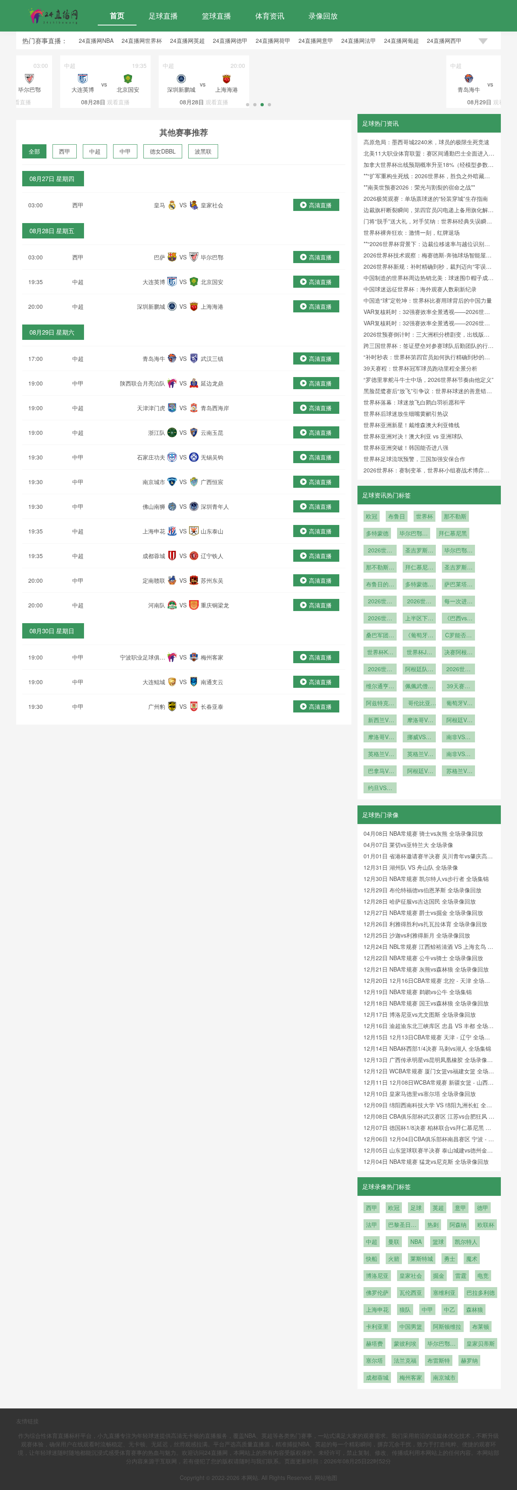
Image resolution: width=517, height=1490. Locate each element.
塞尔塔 (374, 1360)
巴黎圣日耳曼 (402, 1225)
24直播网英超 (187, 40)
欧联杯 (485, 1224)
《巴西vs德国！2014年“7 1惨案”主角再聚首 (458, 619)
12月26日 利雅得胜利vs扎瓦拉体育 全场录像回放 (425, 924)
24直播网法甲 (358, 40)
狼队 (405, 1309)
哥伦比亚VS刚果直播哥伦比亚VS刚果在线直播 (419, 703)
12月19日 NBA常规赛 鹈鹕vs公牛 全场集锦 (418, 992)
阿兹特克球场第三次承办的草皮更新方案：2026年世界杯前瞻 (380, 703)
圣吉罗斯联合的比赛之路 (458, 568)
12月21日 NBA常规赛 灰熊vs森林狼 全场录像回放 (426, 969)
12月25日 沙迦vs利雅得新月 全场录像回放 (417, 935)
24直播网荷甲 (273, 40)
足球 (416, 1207)
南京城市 (444, 1377)
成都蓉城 (377, 1377)
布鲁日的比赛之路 (380, 585)
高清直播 (320, 205)
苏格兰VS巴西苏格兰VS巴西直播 (458, 771)
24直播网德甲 (230, 40)
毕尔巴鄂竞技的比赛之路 (458, 551)
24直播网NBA (96, 40)
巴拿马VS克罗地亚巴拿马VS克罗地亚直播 (380, 771)
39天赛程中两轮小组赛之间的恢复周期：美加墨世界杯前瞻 (458, 686)
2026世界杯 (380, 551)
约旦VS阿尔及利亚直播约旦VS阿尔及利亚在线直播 (380, 788)
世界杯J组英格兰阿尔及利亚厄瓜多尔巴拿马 (419, 653)
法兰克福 (405, 1360)
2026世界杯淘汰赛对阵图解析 (380, 619)
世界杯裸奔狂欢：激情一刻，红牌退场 (412, 232)
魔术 (471, 1258)
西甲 (64, 151)
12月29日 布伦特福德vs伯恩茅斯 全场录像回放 (422, 890)
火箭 (393, 1258)
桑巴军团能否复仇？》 (380, 636)
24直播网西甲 (444, 40)
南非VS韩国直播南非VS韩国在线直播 (458, 754)
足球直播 (163, 15)
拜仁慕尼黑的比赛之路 (419, 568)
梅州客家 (410, 1377)
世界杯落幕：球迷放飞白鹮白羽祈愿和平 (414, 402)
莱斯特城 (421, 1258)
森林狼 (474, 1309)
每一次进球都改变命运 (458, 602)
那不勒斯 (455, 516)
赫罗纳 (469, 1360)
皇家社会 (410, 1275)
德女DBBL (163, 151)
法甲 (371, 1224)
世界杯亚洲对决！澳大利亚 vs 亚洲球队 (413, 436)
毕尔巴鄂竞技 (413, 534)
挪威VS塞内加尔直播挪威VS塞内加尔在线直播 (419, 737)
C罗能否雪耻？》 (458, 636)
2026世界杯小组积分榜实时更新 (419, 602)
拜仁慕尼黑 (453, 533)
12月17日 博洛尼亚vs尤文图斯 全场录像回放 (420, 1014)
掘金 (438, 1275)
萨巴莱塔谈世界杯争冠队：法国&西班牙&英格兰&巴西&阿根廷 (458, 585)
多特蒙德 (377, 533)
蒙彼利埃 (405, 1343)
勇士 (449, 1258)
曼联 (393, 1241)
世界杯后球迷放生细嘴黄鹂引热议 (406, 413)
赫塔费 (374, 1343)
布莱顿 (480, 1326)
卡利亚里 (377, 1326)
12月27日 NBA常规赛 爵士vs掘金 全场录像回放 (423, 912)
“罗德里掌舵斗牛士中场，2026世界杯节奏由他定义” (429, 379)
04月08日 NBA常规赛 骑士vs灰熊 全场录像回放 (423, 833)
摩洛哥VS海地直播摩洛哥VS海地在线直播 (419, 720)
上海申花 (377, 1309)
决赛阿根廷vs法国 (458, 653)
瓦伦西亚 (410, 1292)
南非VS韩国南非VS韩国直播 (458, 737)
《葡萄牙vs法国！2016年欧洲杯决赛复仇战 (419, 636)
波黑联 (203, 151)
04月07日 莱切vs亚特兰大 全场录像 (408, 845)
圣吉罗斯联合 (419, 551)
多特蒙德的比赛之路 (419, 585)
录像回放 (323, 15)
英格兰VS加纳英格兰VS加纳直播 (380, 754)
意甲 (460, 1207)
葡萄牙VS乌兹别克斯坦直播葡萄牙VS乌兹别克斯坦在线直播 (458, 703)
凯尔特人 (466, 1241)
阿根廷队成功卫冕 (419, 669)
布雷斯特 (438, 1360)
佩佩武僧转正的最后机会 (419, 686)
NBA (416, 1241)
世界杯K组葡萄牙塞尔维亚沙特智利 (380, 653)
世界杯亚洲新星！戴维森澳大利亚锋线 (412, 425)
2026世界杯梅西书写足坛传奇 (458, 669)
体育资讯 (269, 15)
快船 (371, 1258)
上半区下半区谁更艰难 (419, 619)
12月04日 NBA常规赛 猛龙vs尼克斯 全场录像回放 (426, 1161)
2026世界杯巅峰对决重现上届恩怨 (380, 669)
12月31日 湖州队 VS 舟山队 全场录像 (411, 867)
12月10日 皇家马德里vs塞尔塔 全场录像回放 (420, 1094)
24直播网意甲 (315, 40)
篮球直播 (216, 15)
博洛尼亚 (377, 1275)
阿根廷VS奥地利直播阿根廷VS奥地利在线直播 (419, 771)
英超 (438, 1207)
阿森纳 (458, 1224)
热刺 (433, 1224)
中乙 (449, 1309)
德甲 (482, 1207)
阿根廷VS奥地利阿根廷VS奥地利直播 (458, 720)
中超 (95, 151)
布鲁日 (396, 516)
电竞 (483, 1275)
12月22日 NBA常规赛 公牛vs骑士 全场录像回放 (423, 958)
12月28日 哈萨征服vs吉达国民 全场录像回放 (420, 901)
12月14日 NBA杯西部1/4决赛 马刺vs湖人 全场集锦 (427, 1048)
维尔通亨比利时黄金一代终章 (380, 686)
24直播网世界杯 (142, 40)
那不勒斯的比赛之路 (380, 568)
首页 (117, 15)
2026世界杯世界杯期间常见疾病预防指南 (380, 602)
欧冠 (371, 516)
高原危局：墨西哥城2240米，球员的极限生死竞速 (427, 142)
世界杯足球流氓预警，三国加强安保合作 (414, 459)
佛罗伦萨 (377, 1292)
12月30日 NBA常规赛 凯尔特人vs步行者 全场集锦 (426, 879)
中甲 (125, 151)
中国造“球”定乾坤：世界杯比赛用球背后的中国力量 (428, 300)
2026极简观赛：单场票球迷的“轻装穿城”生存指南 (426, 198)
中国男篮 (410, 1326)
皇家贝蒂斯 (481, 1343)
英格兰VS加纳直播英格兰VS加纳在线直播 (419, 754)
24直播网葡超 (401, 40)
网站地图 (326, 1477)
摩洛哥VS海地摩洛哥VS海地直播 (380, 737)
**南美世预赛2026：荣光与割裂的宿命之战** (419, 187)
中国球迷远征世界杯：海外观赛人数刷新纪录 (420, 289)
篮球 (438, 1241)
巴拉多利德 (481, 1292)
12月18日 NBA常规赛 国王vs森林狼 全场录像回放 (426, 1003)
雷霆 (461, 1275)
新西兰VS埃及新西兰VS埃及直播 (380, 720)
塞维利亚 (444, 1292)
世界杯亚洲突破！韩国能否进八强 (406, 447)
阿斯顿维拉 (447, 1326)
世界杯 (424, 516)
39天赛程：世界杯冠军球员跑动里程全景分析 (420, 368)
